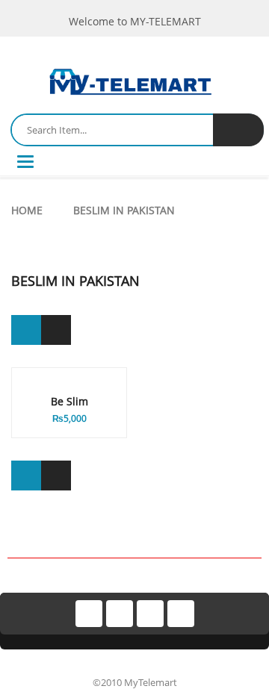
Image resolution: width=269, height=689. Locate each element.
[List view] (56, 330)
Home (27, 210)
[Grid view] (26, 330)
